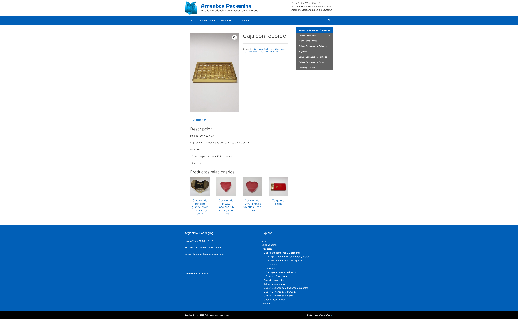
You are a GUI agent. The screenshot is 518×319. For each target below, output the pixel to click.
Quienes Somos (206, 20)
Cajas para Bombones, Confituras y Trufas (261, 52)
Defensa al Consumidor (197, 273)
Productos (226, 20)
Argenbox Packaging (226, 6)
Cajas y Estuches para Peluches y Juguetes (313, 49)
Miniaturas (271, 268)
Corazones (271, 264)
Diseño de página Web (315, 315)
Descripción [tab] (199, 119)
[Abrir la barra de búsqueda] (329, 20)
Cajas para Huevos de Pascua (281, 272)
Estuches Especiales (276, 276)
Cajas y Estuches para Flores (311, 62)
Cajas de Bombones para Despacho (284, 260)
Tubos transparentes (308, 40)
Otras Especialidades (308, 67)
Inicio (190, 20)
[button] (234, 37)
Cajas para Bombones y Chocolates (269, 49)
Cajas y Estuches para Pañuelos (313, 57)
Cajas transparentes (307, 35)
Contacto (245, 20)
